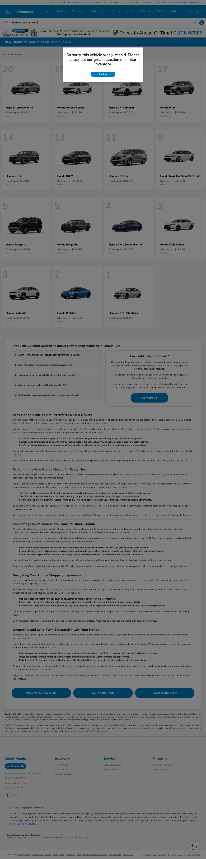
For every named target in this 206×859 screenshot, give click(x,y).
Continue (103, 74)
